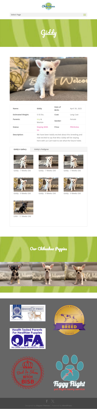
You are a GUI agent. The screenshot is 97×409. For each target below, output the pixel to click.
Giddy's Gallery (20, 149)
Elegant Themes (43, 405)
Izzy (38, 119)
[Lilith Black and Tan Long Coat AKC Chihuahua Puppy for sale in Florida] (23, 208)
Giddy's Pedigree (41, 149)
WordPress (67, 405)
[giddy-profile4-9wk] (23, 185)
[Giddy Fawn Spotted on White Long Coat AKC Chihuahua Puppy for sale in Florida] (48, 101)
